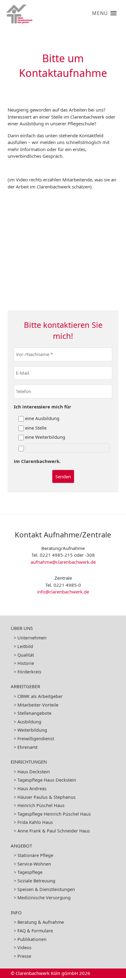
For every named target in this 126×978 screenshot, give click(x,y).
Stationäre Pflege (35, 855)
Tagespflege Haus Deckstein (46, 780)
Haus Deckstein (33, 772)
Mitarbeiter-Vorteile (37, 705)
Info (16, 912)
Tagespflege (30, 872)
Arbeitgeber (25, 686)
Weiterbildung (32, 730)
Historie (25, 663)
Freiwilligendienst (35, 738)
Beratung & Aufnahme (40, 922)
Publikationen (31, 939)
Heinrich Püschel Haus (41, 805)
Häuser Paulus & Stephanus (46, 797)
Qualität (25, 655)
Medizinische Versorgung (44, 897)
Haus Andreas (31, 788)
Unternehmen (31, 638)
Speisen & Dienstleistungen (46, 889)
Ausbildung (29, 722)
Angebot (21, 846)
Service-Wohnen (34, 864)
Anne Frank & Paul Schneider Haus (53, 831)
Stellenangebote (34, 713)
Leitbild (25, 646)
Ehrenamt (27, 747)
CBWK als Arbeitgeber (40, 696)
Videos (24, 947)
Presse (24, 956)
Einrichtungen (29, 762)
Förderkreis (29, 672)
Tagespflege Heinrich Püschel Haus (54, 814)
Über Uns (22, 628)
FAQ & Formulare (35, 931)
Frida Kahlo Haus (35, 822)
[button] (100, 11)
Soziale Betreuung (36, 881)
